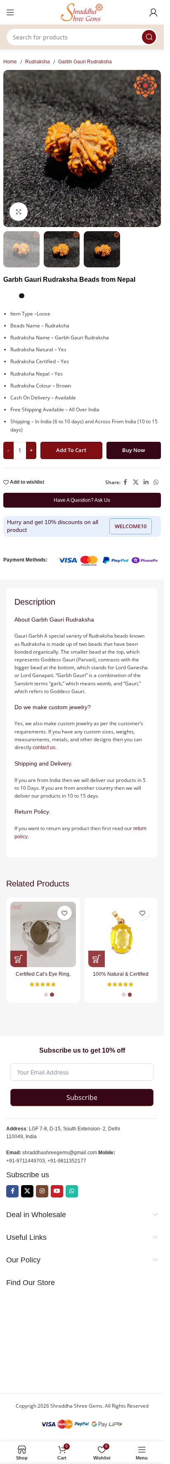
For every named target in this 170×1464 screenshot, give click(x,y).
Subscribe (81, 1097)
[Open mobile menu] (10, 12)
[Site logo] (82, 12)
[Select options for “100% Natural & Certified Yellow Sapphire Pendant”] (96, 959)
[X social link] (135, 482)
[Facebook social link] (125, 482)
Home (10, 62)
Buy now (133, 450)
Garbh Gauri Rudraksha (85, 62)
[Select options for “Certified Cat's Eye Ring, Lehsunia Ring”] (18, 959)
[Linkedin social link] (146, 482)
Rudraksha (37, 62)
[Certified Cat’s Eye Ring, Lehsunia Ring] (43, 934)
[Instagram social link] (42, 1191)
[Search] (149, 37)
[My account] (153, 12)
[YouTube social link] (57, 1191)
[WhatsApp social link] (156, 482)
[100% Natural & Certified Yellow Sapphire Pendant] (121, 934)
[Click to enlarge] (18, 211)
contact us (44, 747)
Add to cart (71, 450)
